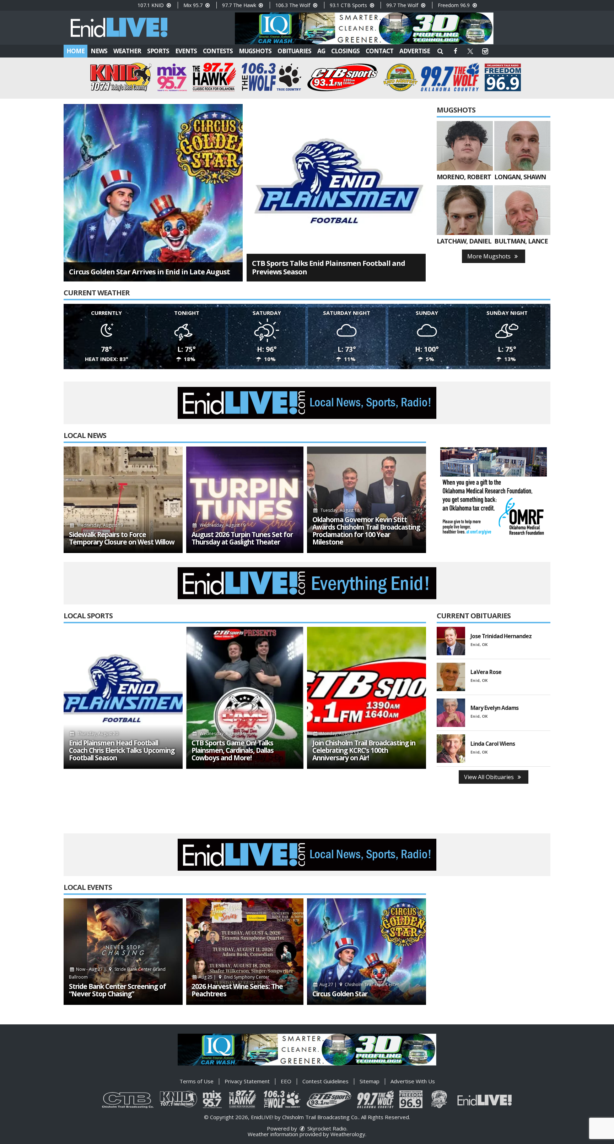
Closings (345, 51)
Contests (218, 51)
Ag (321, 51)
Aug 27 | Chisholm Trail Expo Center (358, 984)
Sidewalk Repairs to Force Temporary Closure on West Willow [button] (121, 538)
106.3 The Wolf (293, 5)
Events (186, 51)
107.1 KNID (151, 5)
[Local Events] (123, 951)
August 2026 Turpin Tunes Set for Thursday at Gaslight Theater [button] (242, 538)
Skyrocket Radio (326, 1128)
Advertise (414, 51)
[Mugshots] (465, 146)
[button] (440, 51)
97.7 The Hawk (240, 5)
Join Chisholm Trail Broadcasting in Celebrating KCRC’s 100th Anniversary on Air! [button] (363, 750)
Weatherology (347, 1134)
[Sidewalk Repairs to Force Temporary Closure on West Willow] (123, 500)
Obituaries (294, 51)
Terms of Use (196, 1081)
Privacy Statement (247, 1081)
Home (75, 51)
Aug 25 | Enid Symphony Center (233, 977)
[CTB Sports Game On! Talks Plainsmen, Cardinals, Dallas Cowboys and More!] (244, 698)
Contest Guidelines (325, 1081)
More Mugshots (489, 256)
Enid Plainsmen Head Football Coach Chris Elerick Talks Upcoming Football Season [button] (121, 750)
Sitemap (369, 1081)
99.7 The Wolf (403, 5)
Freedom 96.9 (454, 5)
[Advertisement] (364, 28)
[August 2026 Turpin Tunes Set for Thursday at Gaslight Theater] (244, 500)
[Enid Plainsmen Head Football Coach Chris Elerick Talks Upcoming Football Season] (123, 698)
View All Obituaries (489, 777)
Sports (158, 51)
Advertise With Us (413, 1081)
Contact (379, 51)
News (99, 51)
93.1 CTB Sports (349, 5)
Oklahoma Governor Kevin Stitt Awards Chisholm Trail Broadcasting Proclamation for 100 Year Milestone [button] (366, 531)
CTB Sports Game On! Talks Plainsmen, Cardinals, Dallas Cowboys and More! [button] (233, 750)
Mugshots (255, 51)
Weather (127, 51)
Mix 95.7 (193, 5)
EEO (286, 1081)
